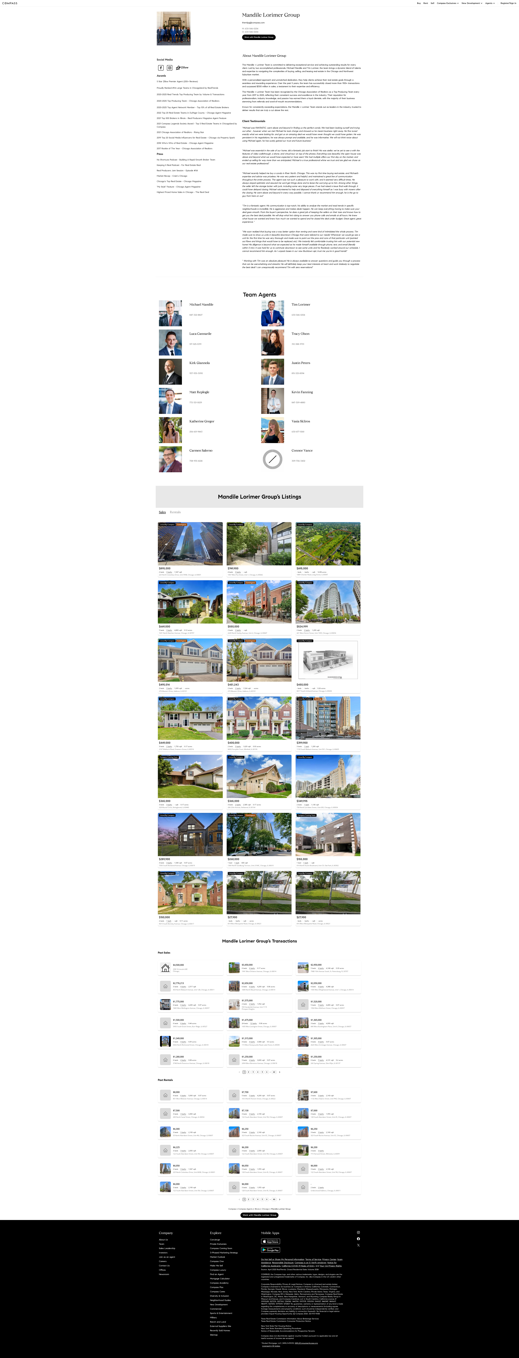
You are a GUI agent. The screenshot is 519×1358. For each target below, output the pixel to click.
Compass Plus (216, 1287)
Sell (432, 3)
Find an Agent (217, 1274)
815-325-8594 (298, 373)
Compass (232, 1209)
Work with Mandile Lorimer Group (258, 37)
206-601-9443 (195, 431)
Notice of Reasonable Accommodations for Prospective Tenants (288, 1331)
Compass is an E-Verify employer (310, 1262)
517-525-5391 (195, 344)
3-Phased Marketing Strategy (224, 1252)
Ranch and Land (218, 1322)
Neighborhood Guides (220, 1300)
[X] (358, 1244)
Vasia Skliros (301, 421)
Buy (419, 3)
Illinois (257, 1209)
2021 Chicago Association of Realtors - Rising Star (180, 132)
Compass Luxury (218, 1270)
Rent (425, 3)
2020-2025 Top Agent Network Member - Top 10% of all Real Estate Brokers (193, 107)
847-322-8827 (195, 315)
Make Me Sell (216, 1265)
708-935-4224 (195, 461)
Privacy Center (329, 1259)
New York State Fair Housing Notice (276, 1326)
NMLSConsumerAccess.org (306, 1343)
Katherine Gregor (201, 421)
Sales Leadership (167, 1248)
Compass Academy (219, 1283)
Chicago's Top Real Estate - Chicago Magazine (179, 181)
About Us (163, 1239)
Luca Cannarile (200, 334)
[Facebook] (358, 1238)
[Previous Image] (161, 544)
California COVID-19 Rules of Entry (298, 1266)
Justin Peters (301, 363)
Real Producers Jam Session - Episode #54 (177, 170)
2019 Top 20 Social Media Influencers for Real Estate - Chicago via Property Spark (196, 137)
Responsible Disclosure (283, 1262)
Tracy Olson (301, 334)
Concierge (215, 1239)
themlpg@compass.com (253, 22)
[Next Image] (219, 544)
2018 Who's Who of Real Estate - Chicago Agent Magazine (185, 143)
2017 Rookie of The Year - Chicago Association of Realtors (184, 148)
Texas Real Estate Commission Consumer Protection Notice (286, 1321)
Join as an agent (167, 1257)
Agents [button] (488, 3)
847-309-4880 (298, 402)
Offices (162, 1270)
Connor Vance (302, 450)
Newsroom (164, 1274)
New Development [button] (471, 3)
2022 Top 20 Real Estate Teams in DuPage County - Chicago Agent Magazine (194, 113)
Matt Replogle (199, 392)
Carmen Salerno (200, 450)
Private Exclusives (218, 1244)
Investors (163, 1252)
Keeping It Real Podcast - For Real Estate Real (179, 165)
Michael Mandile (201, 304)
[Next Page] (279, 1072)
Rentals (175, 512)
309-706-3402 (298, 461)
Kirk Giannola (199, 363)
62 (274, 1072)
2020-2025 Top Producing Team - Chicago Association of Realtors (188, 101)
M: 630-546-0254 (250, 28)
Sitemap (214, 1335)
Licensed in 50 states (271, 1346)
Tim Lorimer (301, 304)
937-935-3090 (196, 373)
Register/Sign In (508, 3)
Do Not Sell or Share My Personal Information (282, 1259)
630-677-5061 (298, 431)
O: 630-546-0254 (250, 32)
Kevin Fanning (302, 392)
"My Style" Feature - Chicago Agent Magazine (178, 186)
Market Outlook (217, 1257)
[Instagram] (358, 1232)
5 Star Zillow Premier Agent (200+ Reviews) (177, 81)
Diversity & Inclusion (219, 1296)
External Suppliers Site (220, 1326)
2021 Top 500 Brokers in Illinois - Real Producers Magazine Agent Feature (191, 118)
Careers (163, 1261)
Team (161, 1244)
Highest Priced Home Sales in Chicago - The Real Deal (183, 192)
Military (213, 1317)
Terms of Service (313, 1259)
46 (274, 1199)
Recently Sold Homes (220, 1330)
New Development (219, 1304)
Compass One (217, 1261)
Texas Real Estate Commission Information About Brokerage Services (290, 1319)
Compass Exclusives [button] (446, 3)
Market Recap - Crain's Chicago (172, 176)
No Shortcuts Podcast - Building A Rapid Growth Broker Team (186, 159)
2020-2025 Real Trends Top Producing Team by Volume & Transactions (190, 94)
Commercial (215, 1309)
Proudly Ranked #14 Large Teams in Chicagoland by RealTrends (187, 88)
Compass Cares (217, 1291)
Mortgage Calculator (220, 1278)
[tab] (162, 512)
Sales (162, 512)
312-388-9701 (298, 344)
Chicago (265, 1209)
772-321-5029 (195, 402)
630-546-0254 (298, 315)
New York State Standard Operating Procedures (281, 1328)
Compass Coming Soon (221, 1248)
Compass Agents (245, 1209)
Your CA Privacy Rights (331, 1266)
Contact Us (164, 1265)
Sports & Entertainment (221, 1313)
